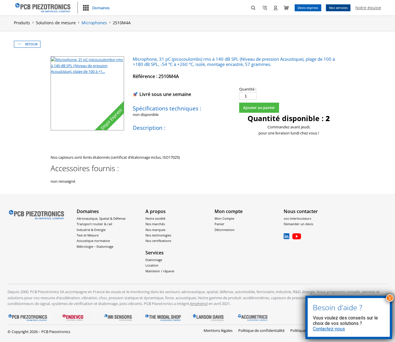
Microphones (94, 22)
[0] (286, 7)
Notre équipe (368, 7)
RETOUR (31, 44)
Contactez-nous (329, 329)
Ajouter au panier (259, 107)
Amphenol (199, 303)
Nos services (338, 7)
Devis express (308, 7)
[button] (96, 7)
